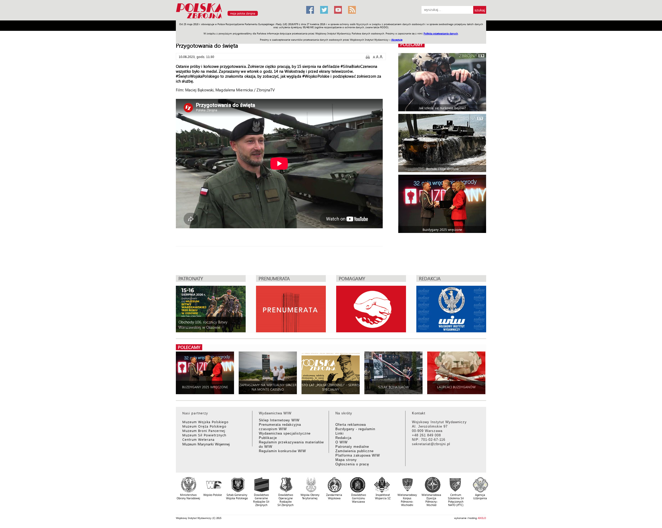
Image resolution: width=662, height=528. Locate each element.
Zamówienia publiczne (354, 451)
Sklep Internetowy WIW (279, 420)
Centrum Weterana (198, 439)
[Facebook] (310, 10)
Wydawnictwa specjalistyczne (285, 433)
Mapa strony (346, 460)
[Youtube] (338, 10)
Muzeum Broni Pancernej (203, 430)
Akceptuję (396, 39)
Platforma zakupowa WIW (357, 455)
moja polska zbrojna (242, 13)
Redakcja (343, 438)
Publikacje (268, 438)
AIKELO (482, 517)
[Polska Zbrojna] (238, 18)
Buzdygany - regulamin (355, 429)
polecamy (411, 44)
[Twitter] (324, 10)
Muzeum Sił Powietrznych (204, 435)
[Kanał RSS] (352, 10)
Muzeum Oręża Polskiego (204, 426)
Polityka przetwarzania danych (441, 33)
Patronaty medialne (352, 447)
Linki (339, 433)
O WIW (341, 442)
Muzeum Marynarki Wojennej (206, 444)
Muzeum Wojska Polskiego (205, 422)
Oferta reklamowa (350, 425)
